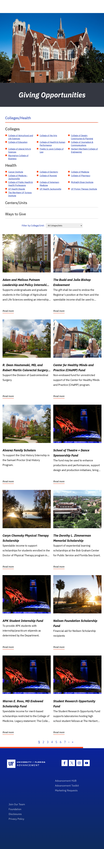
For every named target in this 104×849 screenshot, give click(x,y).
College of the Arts (48, 135)
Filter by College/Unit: (33, 225)
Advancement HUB (65, 780)
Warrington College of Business (18, 157)
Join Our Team (17, 804)
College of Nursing (48, 175)
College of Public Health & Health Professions (20, 184)
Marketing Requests (66, 790)
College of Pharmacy (80, 175)
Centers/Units (16, 202)
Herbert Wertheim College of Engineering (84, 150)
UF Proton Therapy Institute (84, 189)
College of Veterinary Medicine (49, 184)
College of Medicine (80, 172)
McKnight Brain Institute (82, 182)
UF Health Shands (16, 189)
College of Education (17, 142)
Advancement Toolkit (67, 785)
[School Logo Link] (28, 764)
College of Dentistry (49, 172)
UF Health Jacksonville (50, 189)
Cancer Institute (15, 172)
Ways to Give (15, 214)
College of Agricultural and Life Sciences (20, 137)
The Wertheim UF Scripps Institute (20, 194)
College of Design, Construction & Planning (82, 137)
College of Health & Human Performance (52, 143)
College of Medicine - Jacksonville (18, 177)
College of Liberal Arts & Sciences (19, 150)
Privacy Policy (16, 819)
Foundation (15, 809)
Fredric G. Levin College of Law (52, 150)
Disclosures (15, 814)
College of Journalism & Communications (82, 143)
